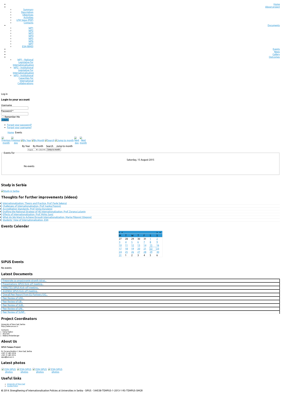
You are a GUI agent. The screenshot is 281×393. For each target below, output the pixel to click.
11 (126, 245)
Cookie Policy (12, 386)
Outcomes (274, 57)
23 (157, 248)
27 (138, 252)
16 (157, 245)
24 (120, 252)
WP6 (31, 41)
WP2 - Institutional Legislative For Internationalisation (23, 70)
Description (27, 12)
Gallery (276, 54)
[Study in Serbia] (10, 191)
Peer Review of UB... (13, 301)
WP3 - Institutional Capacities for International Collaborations (23, 79)
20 (138, 248)
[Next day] (76, 143)
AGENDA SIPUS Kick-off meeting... (20, 291)
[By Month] (38, 140)
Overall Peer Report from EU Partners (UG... (25, 294)
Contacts (28, 22)
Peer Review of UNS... (13, 298)
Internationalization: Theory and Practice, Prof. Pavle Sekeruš (35, 203)
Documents (274, 25)
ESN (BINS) (27, 46)
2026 (144, 232)
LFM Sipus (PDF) (25, 20)
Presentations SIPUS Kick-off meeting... (23, 284)
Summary (28, 9)
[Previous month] (6, 143)
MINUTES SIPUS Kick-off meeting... (21, 287)
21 (145, 248)
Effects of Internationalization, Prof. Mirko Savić (28, 214)
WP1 (31, 28)
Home (277, 4)
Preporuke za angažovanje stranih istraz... (24, 280)
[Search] (49, 140)
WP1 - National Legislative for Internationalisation (23, 62)
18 (126, 248)
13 (138, 245)
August (137, 232)
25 (126, 252)
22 (151, 248)
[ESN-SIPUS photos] (9, 372)
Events (276, 49)
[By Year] (26, 140)
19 (132, 248)
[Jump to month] (64, 140)
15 (151, 245)
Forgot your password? (19, 125)
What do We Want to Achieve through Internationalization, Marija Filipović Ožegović (47, 217)
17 (120, 248)
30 (157, 252)
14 (145, 245)
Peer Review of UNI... (13, 308)
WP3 (31, 33)
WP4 (31, 36)
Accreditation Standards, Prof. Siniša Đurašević (27, 208)
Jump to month (53, 149)
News (277, 51)
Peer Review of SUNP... (14, 312)
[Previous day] (15, 143)
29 (151, 252)
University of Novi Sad (16, 384)
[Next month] (83, 143)
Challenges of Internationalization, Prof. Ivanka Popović (32, 206)
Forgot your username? (19, 127)
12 (132, 245)
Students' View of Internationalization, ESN (25, 220)
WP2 (31, 30)
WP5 (31, 38)
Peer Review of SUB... (13, 305)
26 (132, 252)
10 (120, 245)
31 (120, 255)
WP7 (31, 43)
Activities (28, 17)
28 (145, 252)
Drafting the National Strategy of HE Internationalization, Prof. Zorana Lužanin (44, 211)
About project (272, 7)
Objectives (27, 14)
